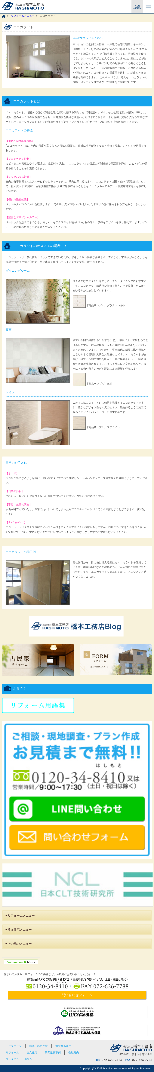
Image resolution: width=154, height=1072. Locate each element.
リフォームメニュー (23, 15)
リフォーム (12, 1052)
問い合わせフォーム (77, 995)
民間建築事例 (53, 1052)
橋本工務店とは (38, 1045)
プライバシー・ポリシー (20, 1059)
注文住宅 (32, 1052)
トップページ (14, 1045)
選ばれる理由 (63, 1045)
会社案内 (73, 1052)
